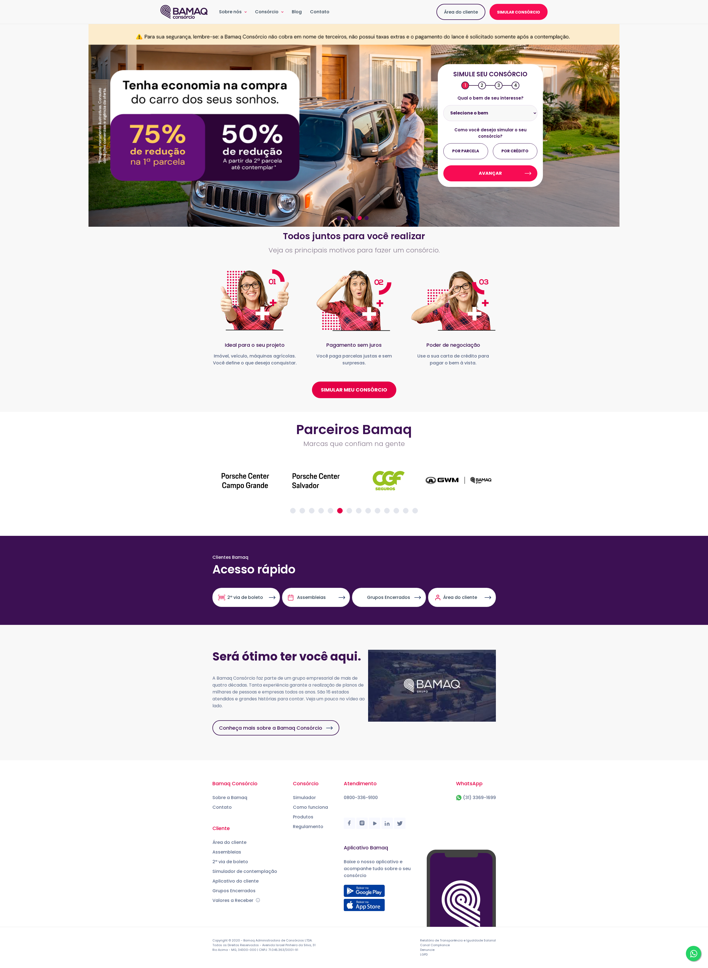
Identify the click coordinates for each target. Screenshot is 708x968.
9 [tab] (368, 510)
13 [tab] (405, 510)
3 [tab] (353, 218)
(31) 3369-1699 (479, 797)
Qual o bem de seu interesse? (490, 98)
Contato (319, 12)
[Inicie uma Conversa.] (693, 953)
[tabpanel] (354, 125)
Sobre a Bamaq (229, 797)
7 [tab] (349, 510)
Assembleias (311, 597)
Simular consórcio (518, 12)
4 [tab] (360, 218)
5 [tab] (367, 218)
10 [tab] (377, 510)
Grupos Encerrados (388, 597)
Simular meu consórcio (354, 389)
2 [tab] (346, 218)
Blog (297, 12)
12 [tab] (396, 510)
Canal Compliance (435, 945)
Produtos (303, 817)
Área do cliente (461, 12)
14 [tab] (415, 510)
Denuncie (427, 950)
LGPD (424, 954)
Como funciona (310, 807)
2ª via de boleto (245, 597)
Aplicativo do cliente (235, 881)
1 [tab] (339, 218)
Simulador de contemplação (244, 871)
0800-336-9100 (361, 797)
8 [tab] (358, 510)
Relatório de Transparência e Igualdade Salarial (458, 940)
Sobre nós (230, 12)
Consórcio (266, 12)
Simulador (304, 797)
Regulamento (308, 826)
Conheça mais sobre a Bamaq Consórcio (270, 727)
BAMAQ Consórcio (184, 12)
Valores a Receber (233, 900)
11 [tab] (387, 510)
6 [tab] (340, 510)
